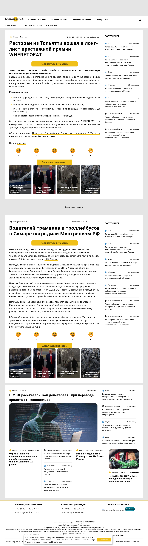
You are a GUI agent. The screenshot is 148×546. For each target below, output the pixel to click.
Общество (111, 85)
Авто (109, 43)
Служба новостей (92, 222)
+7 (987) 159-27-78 (28, 508)
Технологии (112, 98)
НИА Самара (51, 259)
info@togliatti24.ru (73, 512)
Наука (110, 72)
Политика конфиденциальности (128, 542)
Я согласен (104, 540)
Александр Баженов (91, 37)
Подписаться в (54, 64)
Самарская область (115, 113)
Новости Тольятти (20, 37)
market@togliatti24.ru (27, 512)
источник (21, 143)
